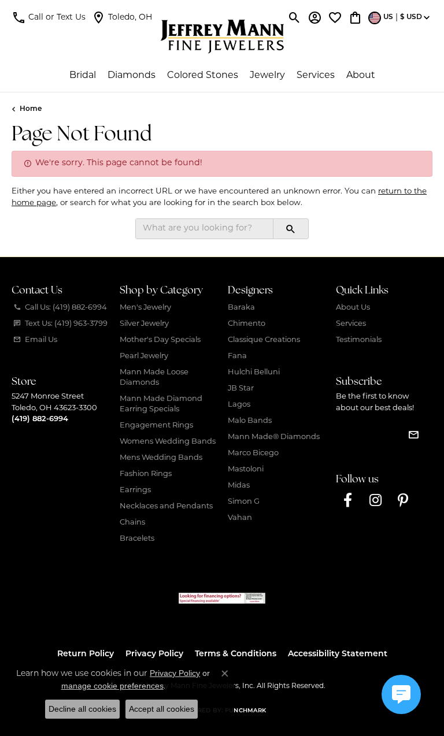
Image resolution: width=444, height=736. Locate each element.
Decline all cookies (82, 708)
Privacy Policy (154, 654)
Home (31, 109)
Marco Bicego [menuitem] (253, 453)
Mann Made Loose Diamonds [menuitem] (154, 377)
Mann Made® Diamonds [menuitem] (274, 437)
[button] (49, 17)
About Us (353, 307)
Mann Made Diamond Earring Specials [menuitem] (161, 404)
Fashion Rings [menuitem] (146, 474)
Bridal (82, 75)
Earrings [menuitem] (135, 490)
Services (316, 75)
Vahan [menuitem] (240, 518)
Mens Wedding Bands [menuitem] (161, 458)
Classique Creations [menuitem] (264, 340)
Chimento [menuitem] (246, 324)
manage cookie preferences (112, 685)
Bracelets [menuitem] (137, 538)
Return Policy (85, 654)
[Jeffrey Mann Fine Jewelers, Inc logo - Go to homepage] (222, 36)
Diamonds (132, 75)
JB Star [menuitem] (241, 388)
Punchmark (245, 711)
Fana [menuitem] (237, 356)
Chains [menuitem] (132, 522)
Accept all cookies (161, 708)
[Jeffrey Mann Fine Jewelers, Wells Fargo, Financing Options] (222, 598)
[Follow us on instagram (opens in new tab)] (375, 500)
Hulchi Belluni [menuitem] (254, 372)
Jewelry (267, 75)
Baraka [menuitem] (241, 307)
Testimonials (359, 340)
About (360, 75)
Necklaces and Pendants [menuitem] (166, 506)
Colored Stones (202, 75)
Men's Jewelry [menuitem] (145, 307)
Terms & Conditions (235, 654)
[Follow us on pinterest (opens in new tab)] (403, 500)
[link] (121, 17)
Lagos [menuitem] (239, 404)
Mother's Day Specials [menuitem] (160, 340)
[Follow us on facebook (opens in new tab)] (347, 500)
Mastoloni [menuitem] (246, 469)
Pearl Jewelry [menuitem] (144, 356)
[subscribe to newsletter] (413, 434)
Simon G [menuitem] (244, 501)
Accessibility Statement (337, 654)
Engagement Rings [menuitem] (156, 425)
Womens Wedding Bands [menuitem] (168, 441)
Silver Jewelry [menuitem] (144, 324)
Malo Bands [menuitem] (250, 421)
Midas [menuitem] (239, 485)
